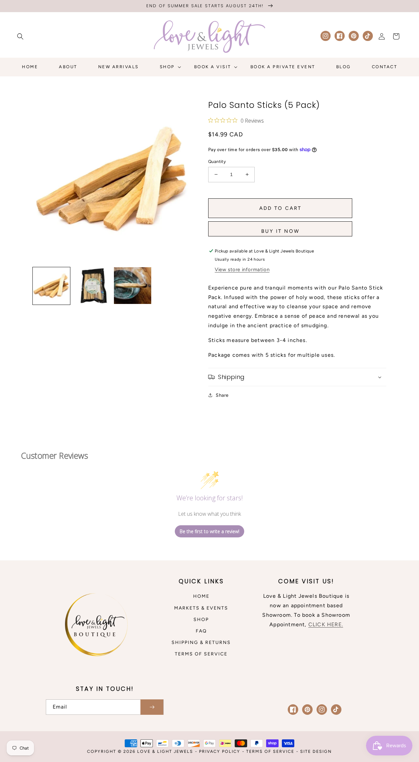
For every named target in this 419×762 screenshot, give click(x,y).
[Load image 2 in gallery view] (92, 286)
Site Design (316, 751)
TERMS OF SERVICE (201, 654)
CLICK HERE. (325, 624)
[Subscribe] (151, 707)
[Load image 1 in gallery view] (51, 286)
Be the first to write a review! (209, 531)
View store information (242, 269)
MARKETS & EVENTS (201, 608)
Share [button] (222, 395)
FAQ (201, 631)
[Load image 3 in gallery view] (132, 286)
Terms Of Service (270, 751)
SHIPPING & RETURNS (201, 642)
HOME (201, 596)
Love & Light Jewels (165, 751)
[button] (20, 36)
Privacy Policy (219, 751)
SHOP (201, 619)
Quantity (217, 161)
